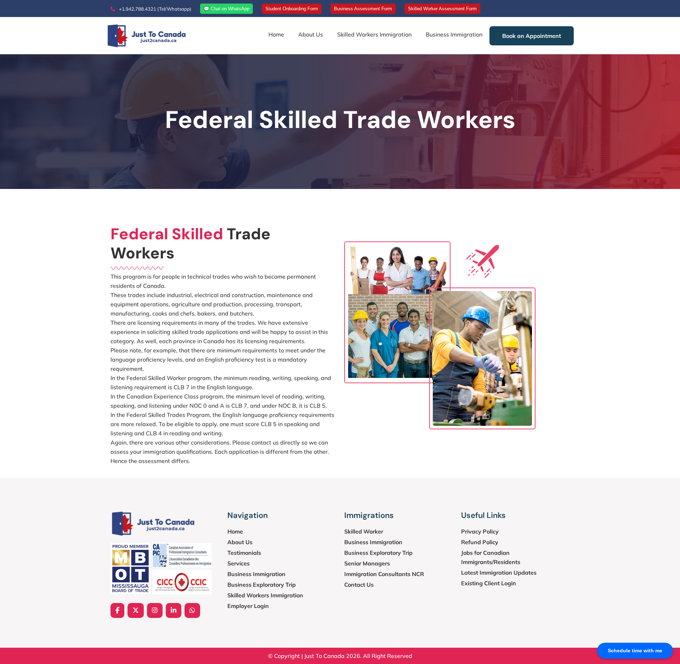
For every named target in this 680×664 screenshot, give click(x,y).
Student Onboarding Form (291, 8)
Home (276, 34)
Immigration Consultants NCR (384, 573)
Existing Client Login (488, 583)
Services (238, 563)
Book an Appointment (531, 35)
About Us (310, 34)
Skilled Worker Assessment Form (442, 8)
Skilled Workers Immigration (374, 34)
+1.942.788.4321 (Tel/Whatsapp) (154, 9)
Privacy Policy (480, 531)
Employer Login (248, 605)
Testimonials (244, 552)
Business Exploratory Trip (261, 584)
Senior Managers (367, 563)
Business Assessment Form (363, 8)
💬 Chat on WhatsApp (226, 8)
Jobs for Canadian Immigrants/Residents (490, 557)
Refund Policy (479, 542)
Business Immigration (454, 34)
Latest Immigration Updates (499, 572)
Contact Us (359, 584)
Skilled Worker (363, 531)
